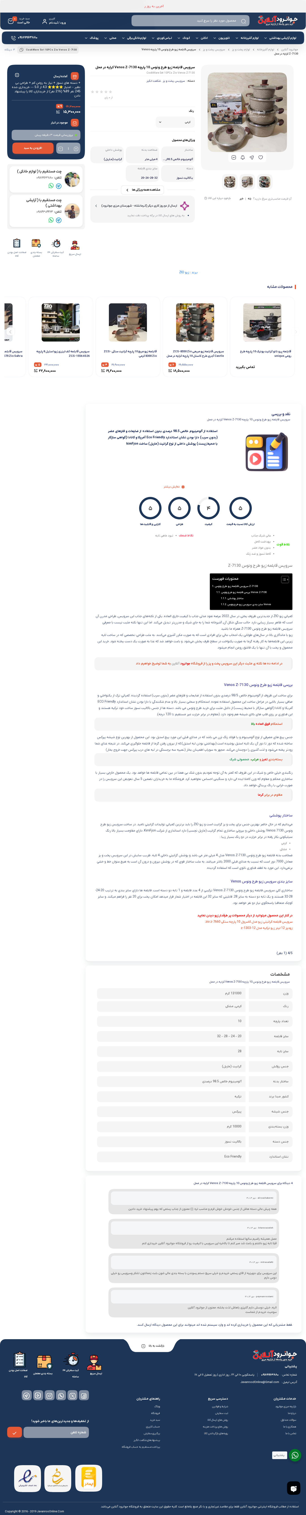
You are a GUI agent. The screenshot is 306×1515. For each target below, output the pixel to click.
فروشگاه (155, 1413)
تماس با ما (290, 1433)
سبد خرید (155, 1420)
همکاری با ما (289, 1427)
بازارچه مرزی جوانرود (285, 1406)
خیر (241, 199)
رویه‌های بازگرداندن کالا (216, 1433)
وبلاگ (157, 1406)
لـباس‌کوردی (164, 38)
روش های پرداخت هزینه (215, 1427)
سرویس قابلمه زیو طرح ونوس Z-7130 (236, 586)
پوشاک (94, 38)
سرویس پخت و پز (174, 81)
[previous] (295, 331)
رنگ (191, 111)
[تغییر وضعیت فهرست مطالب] (283, 579)
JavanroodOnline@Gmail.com (260, 1382)
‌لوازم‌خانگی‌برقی (136, 38)
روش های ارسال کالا (217, 1420)
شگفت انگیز (154, 81)
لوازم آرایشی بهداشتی (282, 38)
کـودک (186, 38)
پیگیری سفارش (152, 1433)
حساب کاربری (153, 1427)
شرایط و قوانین (220, 1406)
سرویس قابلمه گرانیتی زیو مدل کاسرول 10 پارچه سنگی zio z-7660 (249, 922)
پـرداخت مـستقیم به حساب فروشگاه (141, 1447)
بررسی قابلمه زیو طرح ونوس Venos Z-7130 (243, 592)
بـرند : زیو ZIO (188, 272)
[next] (10, 331)
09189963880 (49, 178)
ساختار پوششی (235, 598)
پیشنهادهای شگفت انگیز (147, 1440)
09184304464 (49, 212)
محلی (112, 38)
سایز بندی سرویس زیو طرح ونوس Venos (249, 604)
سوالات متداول (288, 1420)
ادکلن (204, 38)
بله (249, 199)
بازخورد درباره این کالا (219, 198)
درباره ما (292, 1413)
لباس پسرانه (225, 55)
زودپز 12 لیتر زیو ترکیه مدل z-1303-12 (267, 928)
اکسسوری (117, 53)
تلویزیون (224, 38)
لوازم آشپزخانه (250, 38)
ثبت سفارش (221, 1413)
